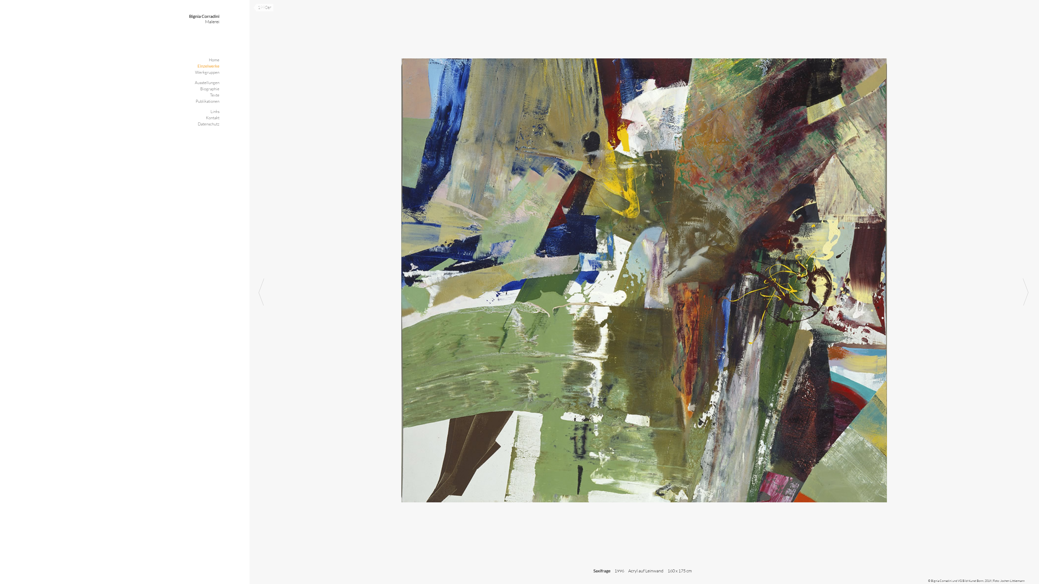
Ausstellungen (207, 82)
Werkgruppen (207, 72)
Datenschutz (208, 124)
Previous (261, 292)
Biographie (209, 88)
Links (215, 111)
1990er (264, 7)
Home (214, 59)
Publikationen (207, 101)
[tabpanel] (644, 292)
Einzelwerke (208, 66)
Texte (214, 95)
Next (1027, 292)
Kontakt (212, 117)
